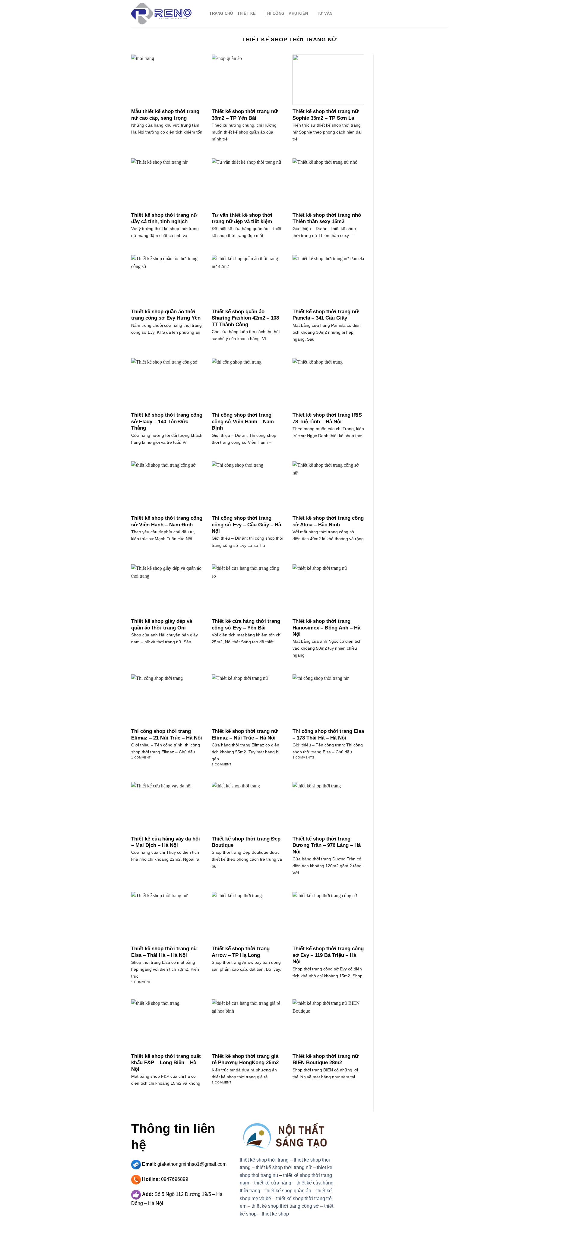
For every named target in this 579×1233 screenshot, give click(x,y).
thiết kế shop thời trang (264, 1159)
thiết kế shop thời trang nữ (284, 1167)
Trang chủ (221, 13)
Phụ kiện (298, 13)
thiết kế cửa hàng (272, 1182)
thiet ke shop (275, 1213)
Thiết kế (246, 13)
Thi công (274, 13)
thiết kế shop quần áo (288, 1190)
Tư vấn (325, 13)
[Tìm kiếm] (203, 13)
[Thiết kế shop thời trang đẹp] (161, 13)
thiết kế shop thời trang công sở (285, 1206)
